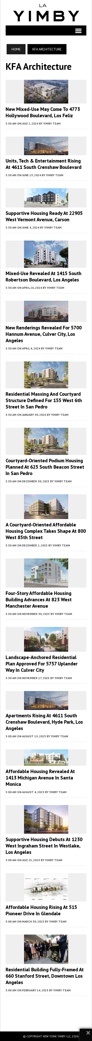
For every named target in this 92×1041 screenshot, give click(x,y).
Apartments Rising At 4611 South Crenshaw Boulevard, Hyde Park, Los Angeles (44, 721)
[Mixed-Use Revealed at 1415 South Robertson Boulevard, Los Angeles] (46, 264)
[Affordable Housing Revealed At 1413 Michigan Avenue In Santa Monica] (46, 762)
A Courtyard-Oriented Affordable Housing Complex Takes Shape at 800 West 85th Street (46, 531)
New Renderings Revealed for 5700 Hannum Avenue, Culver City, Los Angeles (44, 334)
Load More (46, 1008)
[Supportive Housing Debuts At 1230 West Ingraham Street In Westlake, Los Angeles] (46, 830)
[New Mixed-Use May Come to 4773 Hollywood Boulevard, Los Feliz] (46, 100)
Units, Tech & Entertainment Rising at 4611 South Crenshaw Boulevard (43, 164)
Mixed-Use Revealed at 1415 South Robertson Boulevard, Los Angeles (43, 276)
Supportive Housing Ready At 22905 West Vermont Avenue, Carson (44, 216)
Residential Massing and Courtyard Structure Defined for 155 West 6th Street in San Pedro (44, 400)
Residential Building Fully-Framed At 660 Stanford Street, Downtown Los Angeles (45, 975)
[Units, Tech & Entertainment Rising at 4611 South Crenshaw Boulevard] (46, 152)
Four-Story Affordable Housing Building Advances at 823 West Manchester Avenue (39, 599)
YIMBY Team (52, 123)
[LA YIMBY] (46, 13)
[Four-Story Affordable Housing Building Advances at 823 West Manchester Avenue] (46, 584)
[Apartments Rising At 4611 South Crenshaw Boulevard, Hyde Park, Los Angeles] (46, 706)
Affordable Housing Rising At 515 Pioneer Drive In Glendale (41, 910)
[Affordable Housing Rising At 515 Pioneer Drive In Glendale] (46, 898)
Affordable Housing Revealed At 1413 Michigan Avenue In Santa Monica (40, 777)
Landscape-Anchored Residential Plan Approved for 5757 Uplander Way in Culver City (42, 663)
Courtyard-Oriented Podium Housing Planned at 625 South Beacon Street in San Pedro (45, 466)
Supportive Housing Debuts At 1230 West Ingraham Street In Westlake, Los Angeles (44, 845)
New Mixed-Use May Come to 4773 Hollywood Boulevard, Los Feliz (43, 112)
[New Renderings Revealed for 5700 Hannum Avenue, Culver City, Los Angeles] (46, 318)
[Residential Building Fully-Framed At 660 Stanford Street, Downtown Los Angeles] (46, 960)
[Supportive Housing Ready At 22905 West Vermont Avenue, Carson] (46, 204)
